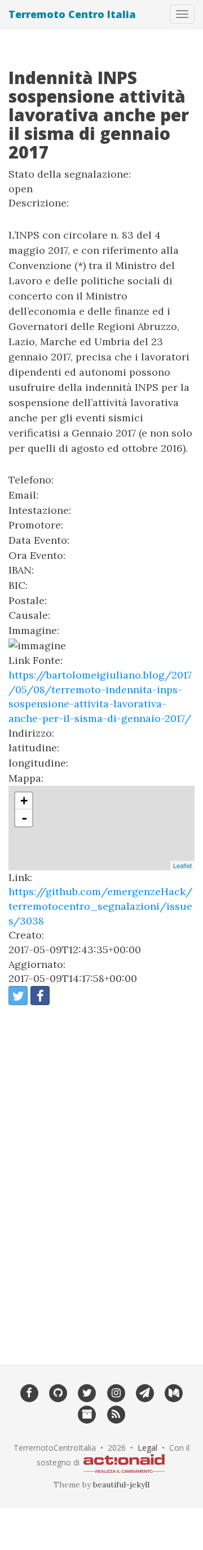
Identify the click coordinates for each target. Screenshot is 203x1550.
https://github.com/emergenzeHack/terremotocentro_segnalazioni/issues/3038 (100, 906)
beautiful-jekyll (121, 1484)
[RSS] (115, 1413)
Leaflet (182, 865)
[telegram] (144, 1392)
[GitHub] (57, 1392)
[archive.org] (87, 1413)
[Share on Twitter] (18, 995)
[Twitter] (87, 1392)
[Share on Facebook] (40, 995)
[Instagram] (115, 1392)
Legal (147, 1447)
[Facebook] (29, 1392)
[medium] (174, 1392)
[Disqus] (101, 1178)
